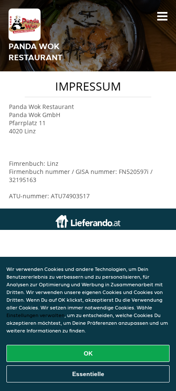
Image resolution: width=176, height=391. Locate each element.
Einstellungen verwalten (35, 315)
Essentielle (88, 373)
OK (88, 353)
